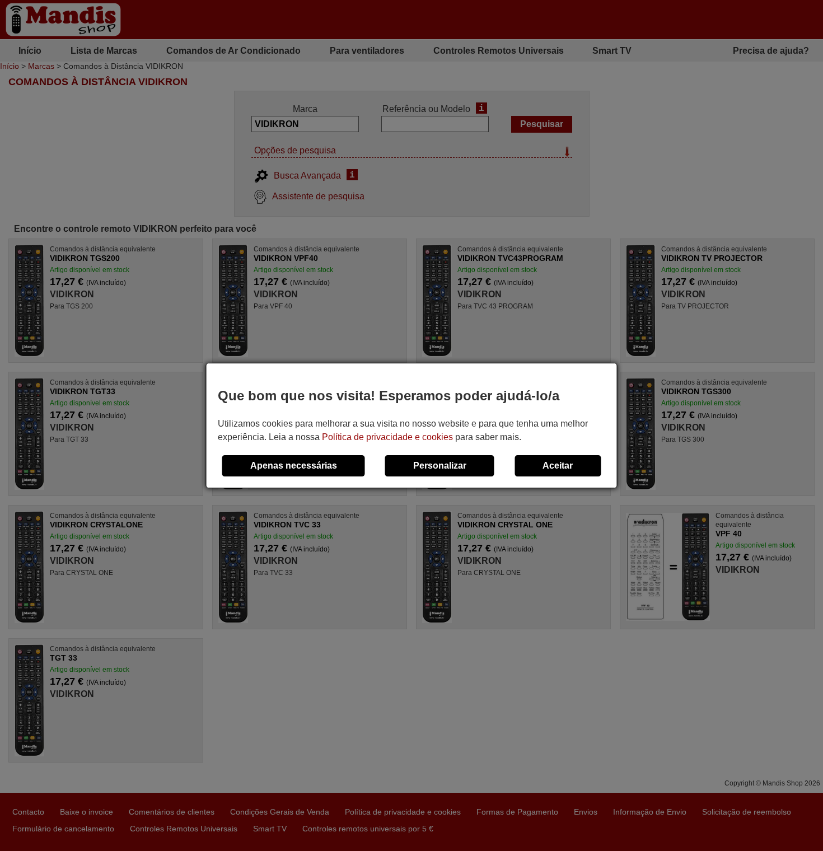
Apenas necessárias (293, 465)
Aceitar (558, 465)
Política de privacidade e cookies (387, 437)
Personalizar (439, 465)
